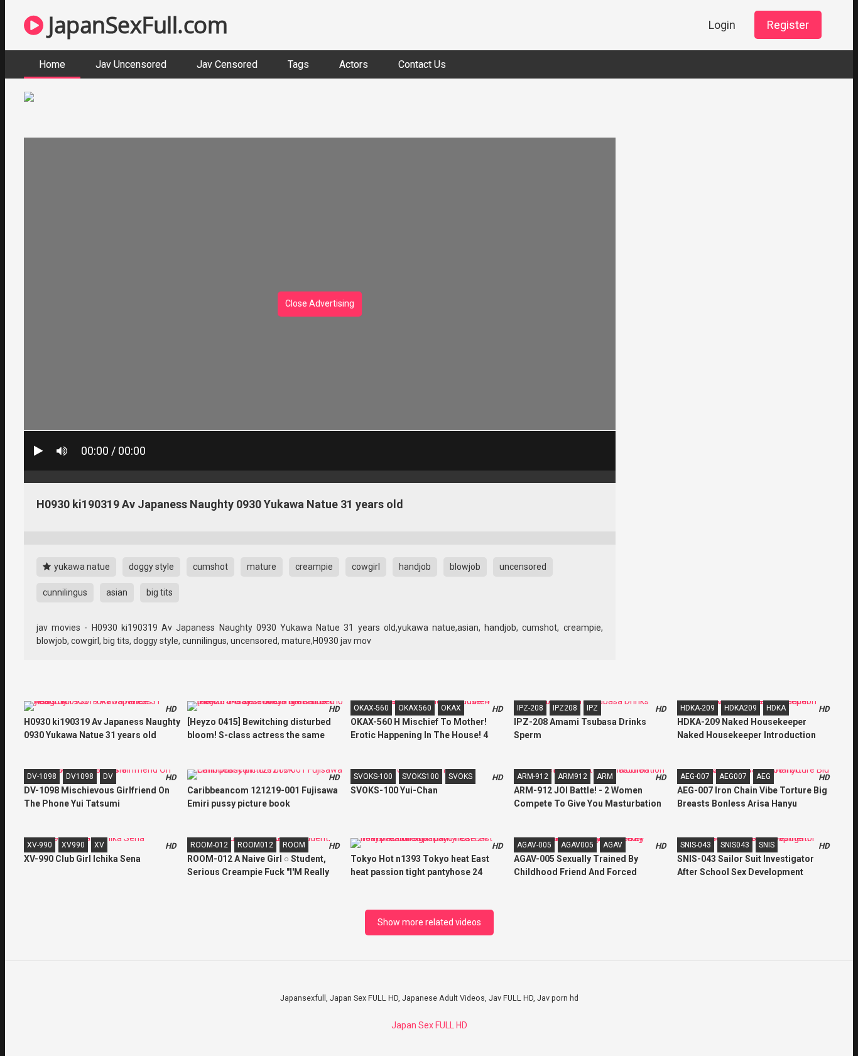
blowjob (465, 567)
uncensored (522, 567)
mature (261, 567)
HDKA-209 (697, 708)
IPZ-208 (530, 708)
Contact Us (422, 64)
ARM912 (572, 776)
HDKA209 (740, 708)
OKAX (451, 708)
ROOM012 (255, 845)
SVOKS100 (420, 776)
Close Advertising (319, 303)
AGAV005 (577, 845)
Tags (298, 64)
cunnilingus (65, 592)
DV (108, 776)
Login (722, 24)
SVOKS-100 (373, 776)
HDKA (776, 708)
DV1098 (80, 776)
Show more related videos (429, 922)
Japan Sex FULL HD (429, 1025)
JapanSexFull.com (135, 24)
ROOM (294, 845)
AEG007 (733, 776)
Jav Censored (227, 64)
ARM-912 (532, 776)
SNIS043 (734, 845)
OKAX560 (415, 708)
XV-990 (39, 845)
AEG (763, 776)
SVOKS (460, 776)
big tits (159, 592)
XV (99, 845)
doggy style (151, 567)
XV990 (73, 845)
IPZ (592, 708)
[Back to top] (816, 1018)
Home (52, 64)
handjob (415, 567)
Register (788, 24)
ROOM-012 (209, 845)
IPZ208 (565, 708)
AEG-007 (695, 776)
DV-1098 (42, 776)
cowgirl (366, 567)
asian (117, 592)
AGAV (612, 845)
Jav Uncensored (130, 64)
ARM (605, 776)
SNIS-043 (695, 845)
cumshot (210, 567)
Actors (353, 64)
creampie (314, 567)
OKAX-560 (371, 708)
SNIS (766, 845)
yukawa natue (81, 567)
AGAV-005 (534, 845)
